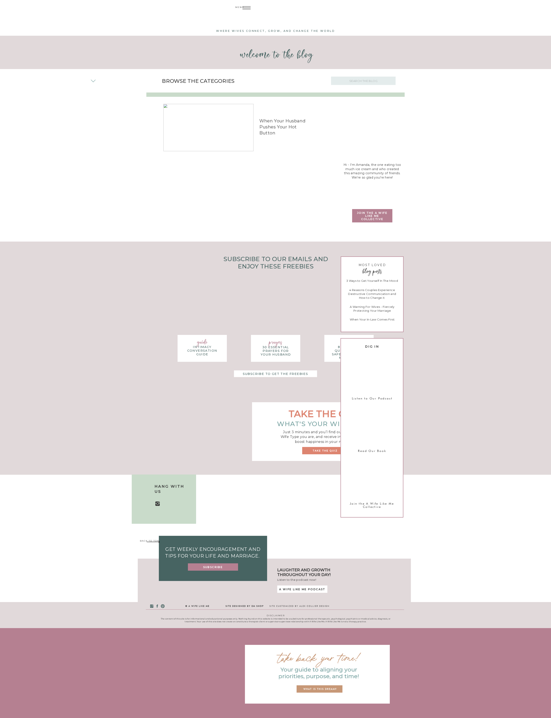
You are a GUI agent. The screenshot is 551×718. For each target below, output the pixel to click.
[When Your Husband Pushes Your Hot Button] (208, 127)
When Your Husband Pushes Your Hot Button (282, 127)
